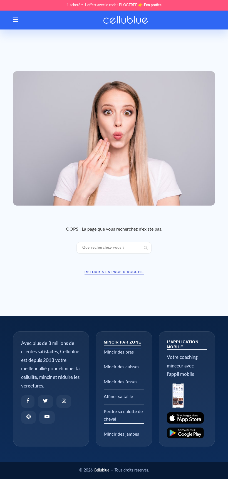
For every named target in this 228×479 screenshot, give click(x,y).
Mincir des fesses (120, 382)
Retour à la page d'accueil (114, 272)
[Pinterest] (28, 417)
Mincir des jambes (121, 434)
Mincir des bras (119, 352)
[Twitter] (45, 401)
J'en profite (152, 5)
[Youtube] (47, 417)
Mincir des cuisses (121, 367)
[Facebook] (27, 401)
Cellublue (101, 470)
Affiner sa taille (118, 396)
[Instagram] (63, 401)
